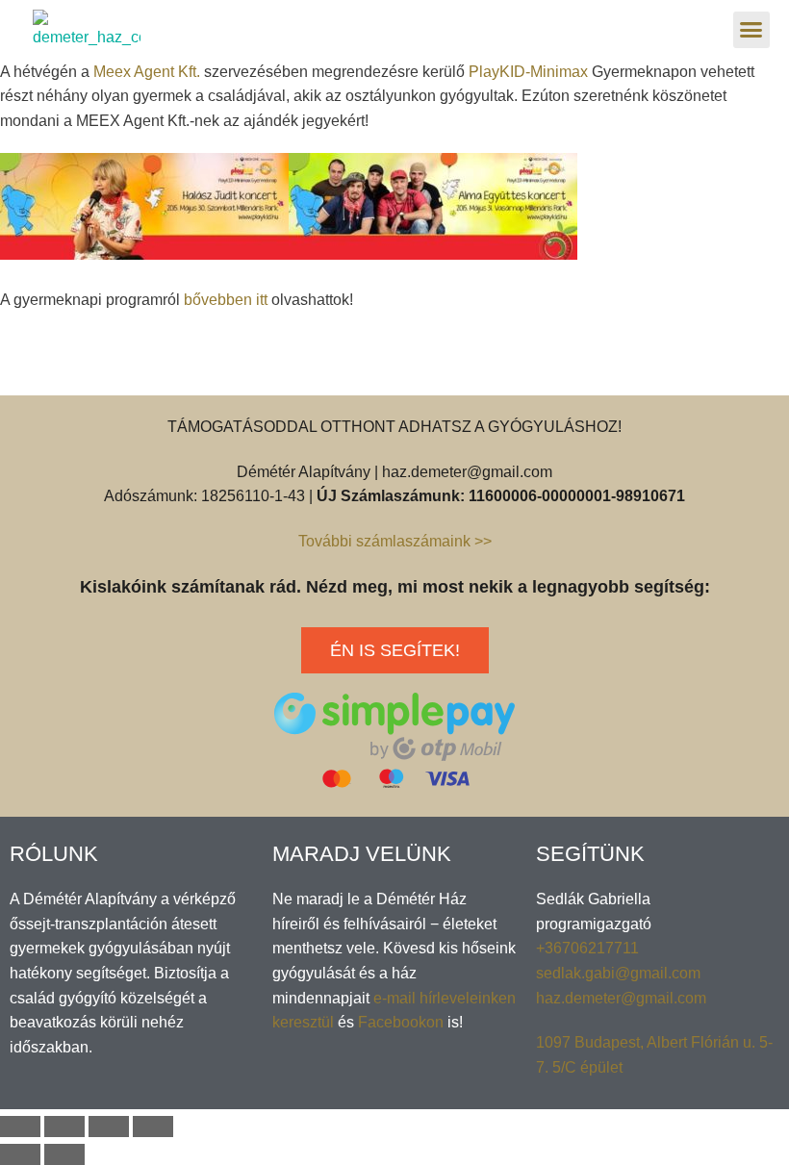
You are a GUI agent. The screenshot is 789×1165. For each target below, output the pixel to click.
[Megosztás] (64, 1126)
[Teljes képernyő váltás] (109, 1126)
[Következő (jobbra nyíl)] (64, 1154)
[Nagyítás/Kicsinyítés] (153, 1126)
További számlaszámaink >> (395, 541)
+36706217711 (587, 948)
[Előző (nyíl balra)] (20, 1154)
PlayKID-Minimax (528, 71)
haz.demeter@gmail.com (621, 998)
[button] (751, 30)
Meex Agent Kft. (146, 71)
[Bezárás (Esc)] (20, 1126)
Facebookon (401, 1022)
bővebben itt (225, 299)
